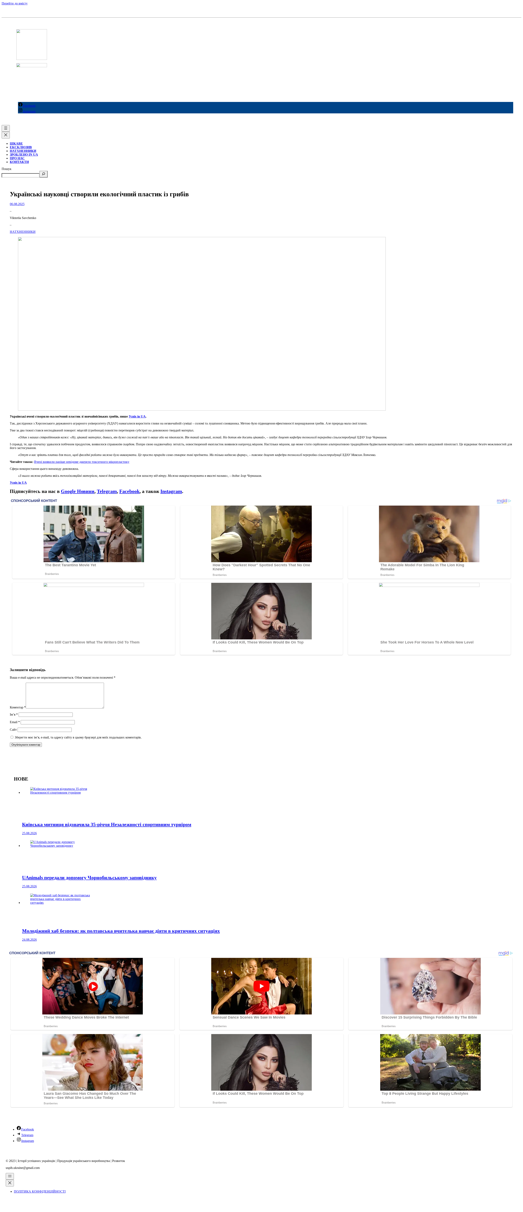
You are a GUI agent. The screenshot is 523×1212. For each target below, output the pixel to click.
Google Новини (77, 491)
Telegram (107, 491)
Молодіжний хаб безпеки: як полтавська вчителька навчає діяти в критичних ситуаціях (121, 931)
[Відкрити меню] (6, 128)
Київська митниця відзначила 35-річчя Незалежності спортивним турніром (106, 824)
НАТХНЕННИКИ (23, 231)
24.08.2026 (29, 939)
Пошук (6, 169)
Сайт (13, 729)
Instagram (171, 491)
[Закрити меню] (6, 135)
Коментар (18, 707)
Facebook (129, 491)
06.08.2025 (17, 204)
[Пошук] (43, 174)
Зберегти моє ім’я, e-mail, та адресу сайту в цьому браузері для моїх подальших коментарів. (78, 737)
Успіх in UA (137, 416)
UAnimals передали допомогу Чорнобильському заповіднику (89, 877)
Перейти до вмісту (15, 3)
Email (15, 722)
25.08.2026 (29, 833)
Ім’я (14, 714)
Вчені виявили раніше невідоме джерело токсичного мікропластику (81, 462)
